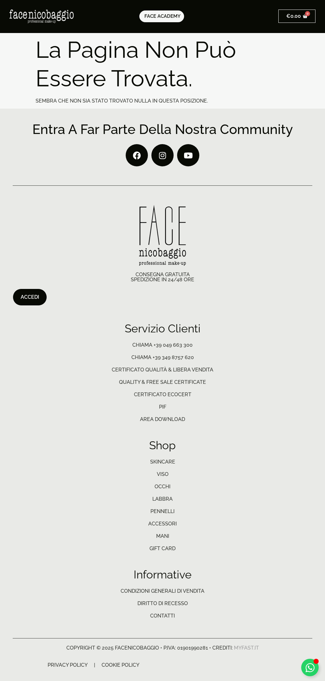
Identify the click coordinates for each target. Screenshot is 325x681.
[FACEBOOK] (137, 155)
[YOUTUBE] (188, 155)
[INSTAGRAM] (162, 155)
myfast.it (246, 648)
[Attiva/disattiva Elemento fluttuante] (310, 667)
